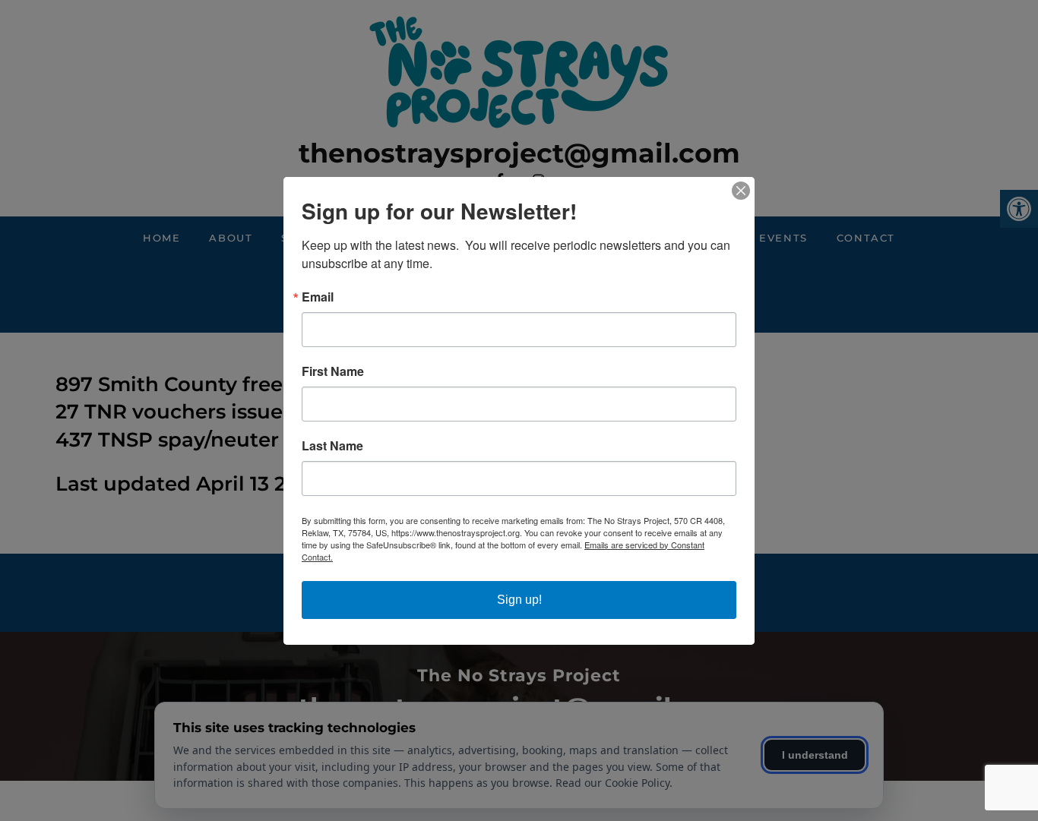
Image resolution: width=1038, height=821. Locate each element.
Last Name (332, 446)
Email (318, 297)
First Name (333, 371)
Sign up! (519, 599)
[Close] (741, 191)
